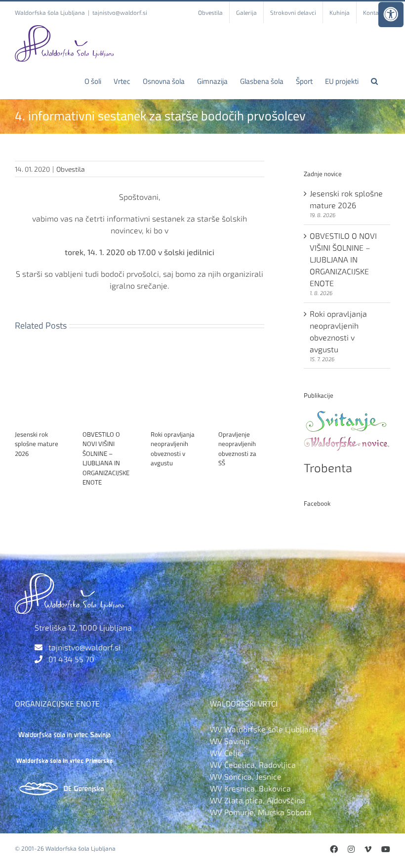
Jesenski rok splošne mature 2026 (36, 443)
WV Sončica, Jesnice (246, 776)
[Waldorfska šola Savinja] (64, 729)
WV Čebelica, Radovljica (253, 764)
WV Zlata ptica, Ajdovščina (257, 800)
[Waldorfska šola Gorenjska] (64, 784)
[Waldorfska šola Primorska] (64, 756)
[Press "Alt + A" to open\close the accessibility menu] (391, 14)
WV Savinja (230, 741)
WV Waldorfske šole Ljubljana (264, 729)
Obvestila (70, 169)
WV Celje (226, 752)
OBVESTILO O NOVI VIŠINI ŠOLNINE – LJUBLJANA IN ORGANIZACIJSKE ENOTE (105, 458)
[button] (374, 81)
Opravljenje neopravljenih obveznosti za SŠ (237, 448)
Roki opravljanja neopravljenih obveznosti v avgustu (173, 448)
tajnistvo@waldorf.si (119, 12)
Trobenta (328, 467)
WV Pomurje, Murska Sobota (261, 812)
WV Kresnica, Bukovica (250, 788)
